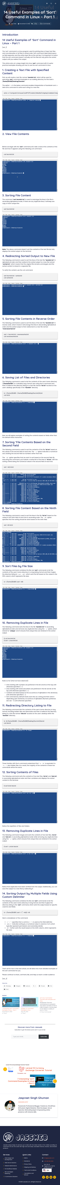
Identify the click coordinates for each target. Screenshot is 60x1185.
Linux (35, 24)
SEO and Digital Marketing (9, 1172)
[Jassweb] (11, 3)
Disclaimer (27, 1161)
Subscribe (43, 1037)
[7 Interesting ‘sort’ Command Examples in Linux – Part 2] (11, 1002)
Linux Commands (45, 24)
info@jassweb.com (49, 1158)
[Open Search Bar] (51, 3)
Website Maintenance (11, 1166)
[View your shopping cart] (47, 3)
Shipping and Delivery (30, 1167)
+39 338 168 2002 (48, 1161)
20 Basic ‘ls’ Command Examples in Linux (27, 1009)
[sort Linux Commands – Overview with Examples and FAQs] (49, 1005)
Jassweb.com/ (23, 1102)
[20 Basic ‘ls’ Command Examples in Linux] (29, 1002)
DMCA (26, 1158)
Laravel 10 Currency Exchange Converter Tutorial (39, 1069)
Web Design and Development (9, 1158)
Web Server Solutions (10, 1162)
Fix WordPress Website (11, 1169)
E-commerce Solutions (11, 1176)
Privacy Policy (28, 1164)
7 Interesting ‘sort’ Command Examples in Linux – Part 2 (10, 1009)
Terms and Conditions (30, 1170)
